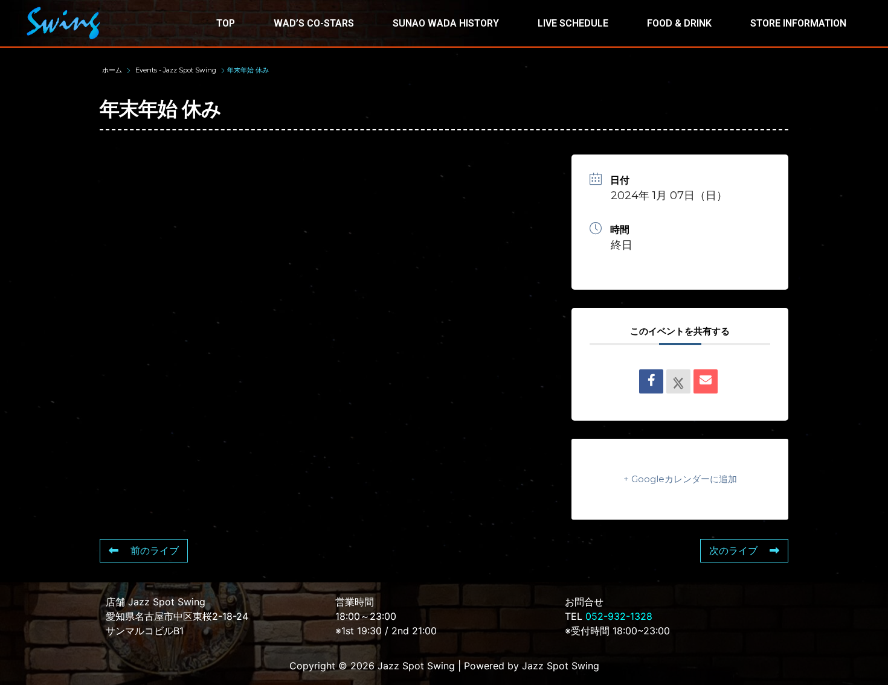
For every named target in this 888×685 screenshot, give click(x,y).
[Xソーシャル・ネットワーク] (678, 381)
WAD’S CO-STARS (314, 23)
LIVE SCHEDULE (573, 23)
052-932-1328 (618, 616)
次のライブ (733, 550)
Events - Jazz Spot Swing (175, 70)
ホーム (113, 70)
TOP (225, 23)
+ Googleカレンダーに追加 (680, 479)
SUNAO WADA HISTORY (446, 23)
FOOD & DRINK (679, 23)
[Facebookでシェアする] (651, 381)
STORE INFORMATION (798, 23)
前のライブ (154, 550)
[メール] (705, 381)
